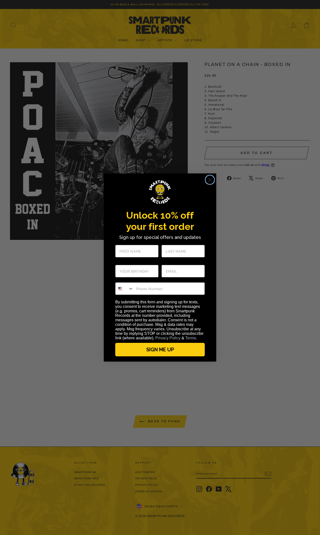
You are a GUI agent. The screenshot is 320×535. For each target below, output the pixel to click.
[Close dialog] (210, 179)
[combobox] (125, 289)
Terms (190, 338)
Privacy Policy (167, 338)
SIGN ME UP (160, 350)
